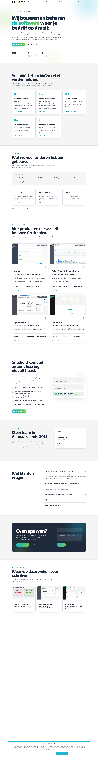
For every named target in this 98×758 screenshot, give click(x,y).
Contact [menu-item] (61, 2)
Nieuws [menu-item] (55, 2)
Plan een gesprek (18, 44)
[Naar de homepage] (18, 2)
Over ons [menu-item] (48, 2)
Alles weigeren (47, 753)
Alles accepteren (62, 753)
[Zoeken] (78, 2)
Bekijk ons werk (32, 44)
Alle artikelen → (82, 581)
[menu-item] (33, 2)
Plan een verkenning (19, 411)
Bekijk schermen (42, 245)
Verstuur (61, 544)
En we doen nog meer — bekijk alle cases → (23, 208)
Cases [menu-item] (42, 2)
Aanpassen (34, 753)
